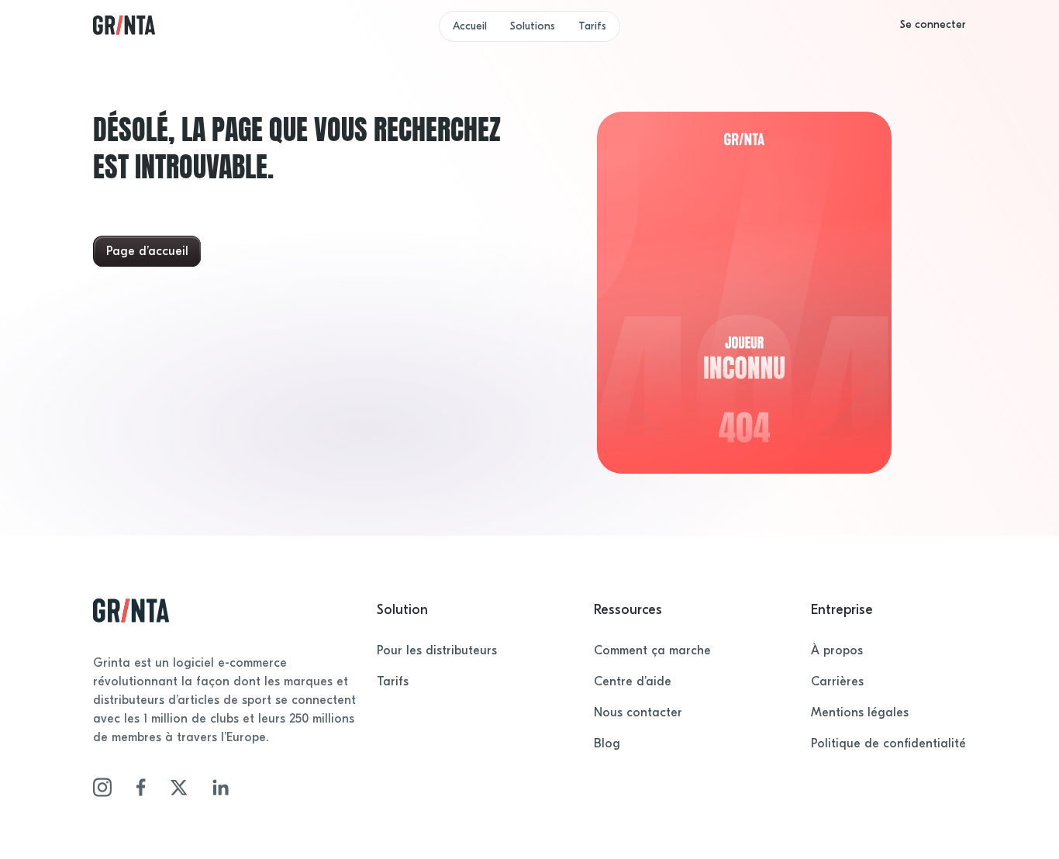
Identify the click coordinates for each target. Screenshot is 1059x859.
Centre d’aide (632, 681)
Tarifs (592, 26)
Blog (607, 743)
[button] (933, 25)
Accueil (470, 26)
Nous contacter (638, 712)
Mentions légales (860, 712)
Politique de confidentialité (888, 743)
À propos (837, 650)
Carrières (837, 681)
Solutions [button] (532, 26)
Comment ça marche (652, 650)
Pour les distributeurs (437, 650)
